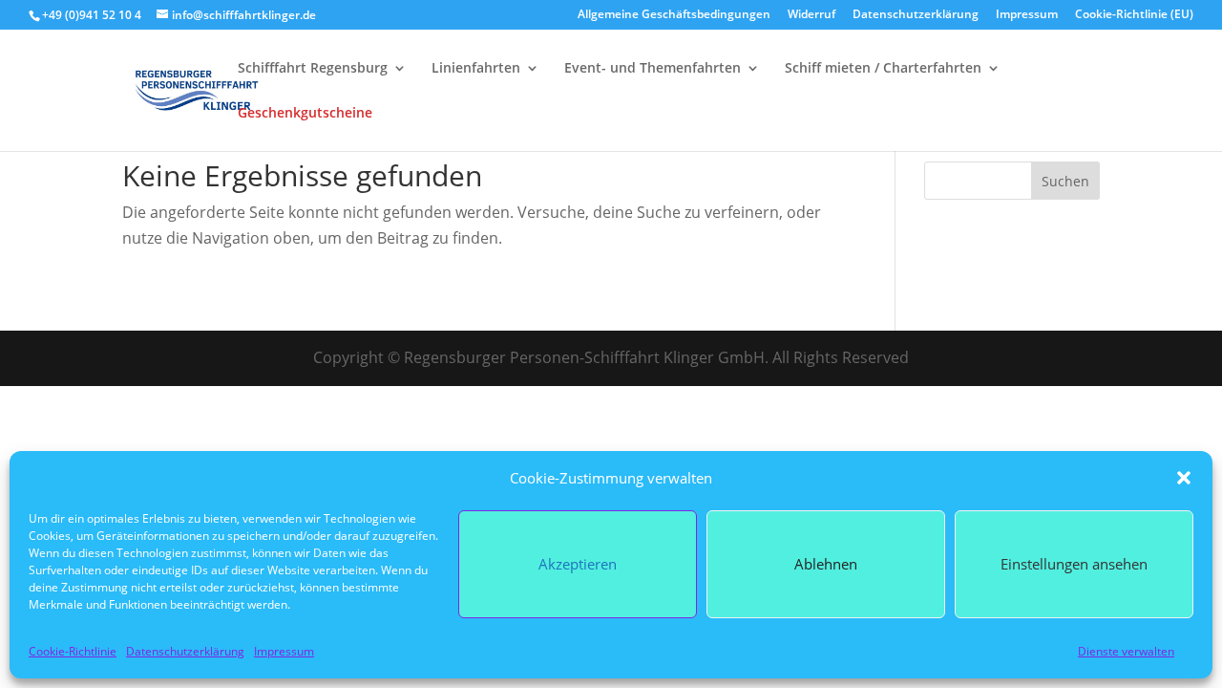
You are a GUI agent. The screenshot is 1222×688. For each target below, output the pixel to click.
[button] (1183, 477)
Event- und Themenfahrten (652, 68)
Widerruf (811, 15)
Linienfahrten (476, 68)
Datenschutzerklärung (185, 651)
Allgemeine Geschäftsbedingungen (674, 15)
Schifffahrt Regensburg (313, 68)
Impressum (284, 651)
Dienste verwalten (1126, 651)
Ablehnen (825, 563)
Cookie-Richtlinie (72, 651)
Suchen (1065, 181)
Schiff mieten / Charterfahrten (883, 68)
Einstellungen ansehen (1074, 563)
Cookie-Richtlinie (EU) (1134, 15)
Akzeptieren (577, 563)
